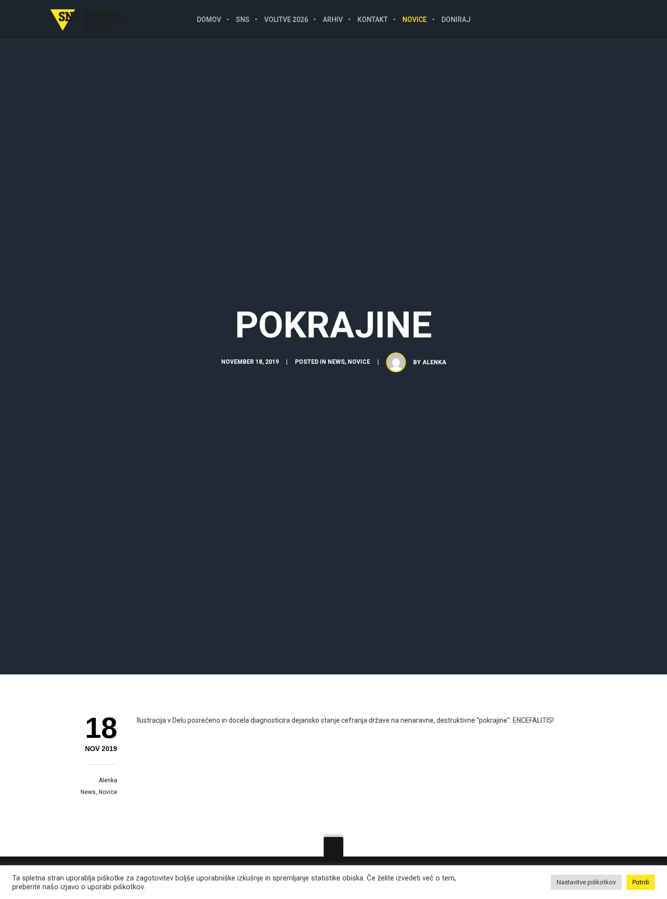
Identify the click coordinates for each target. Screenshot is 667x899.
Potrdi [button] (640, 882)
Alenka (434, 362)
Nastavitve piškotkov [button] (586, 882)
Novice (359, 361)
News (336, 361)
